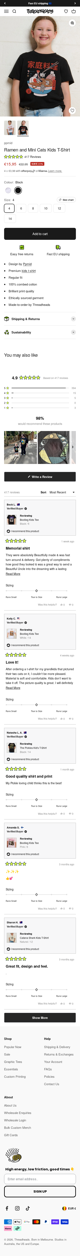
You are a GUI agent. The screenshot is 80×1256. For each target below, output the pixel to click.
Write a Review (47, 478)
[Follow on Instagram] (17, 1208)
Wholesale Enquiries (17, 1112)
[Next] (75, 3)
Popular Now (12, 1047)
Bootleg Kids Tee (29, 521)
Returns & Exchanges (59, 1054)
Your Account (53, 1061)
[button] (40, 156)
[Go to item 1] (10, 128)
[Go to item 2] (23, 128)
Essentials (11, 1069)
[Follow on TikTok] (28, 1208)
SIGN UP (40, 1191)
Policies (49, 1076)
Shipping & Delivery (57, 1047)
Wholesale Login (15, 1120)
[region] (40, 447)
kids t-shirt (29, 270)
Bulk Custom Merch (17, 1127)
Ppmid (27, 264)
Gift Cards (11, 1135)
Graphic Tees (13, 1061)
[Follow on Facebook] (7, 1208)
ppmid (8, 143)
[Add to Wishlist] (72, 110)
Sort (44, 492)
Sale (7, 1054)
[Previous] (5, 3)
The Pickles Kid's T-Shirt (33, 749)
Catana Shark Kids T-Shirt (34, 939)
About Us (10, 1105)
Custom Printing (15, 1076)
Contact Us (51, 1084)
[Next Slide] (72, 447)
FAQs (48, 1069)
